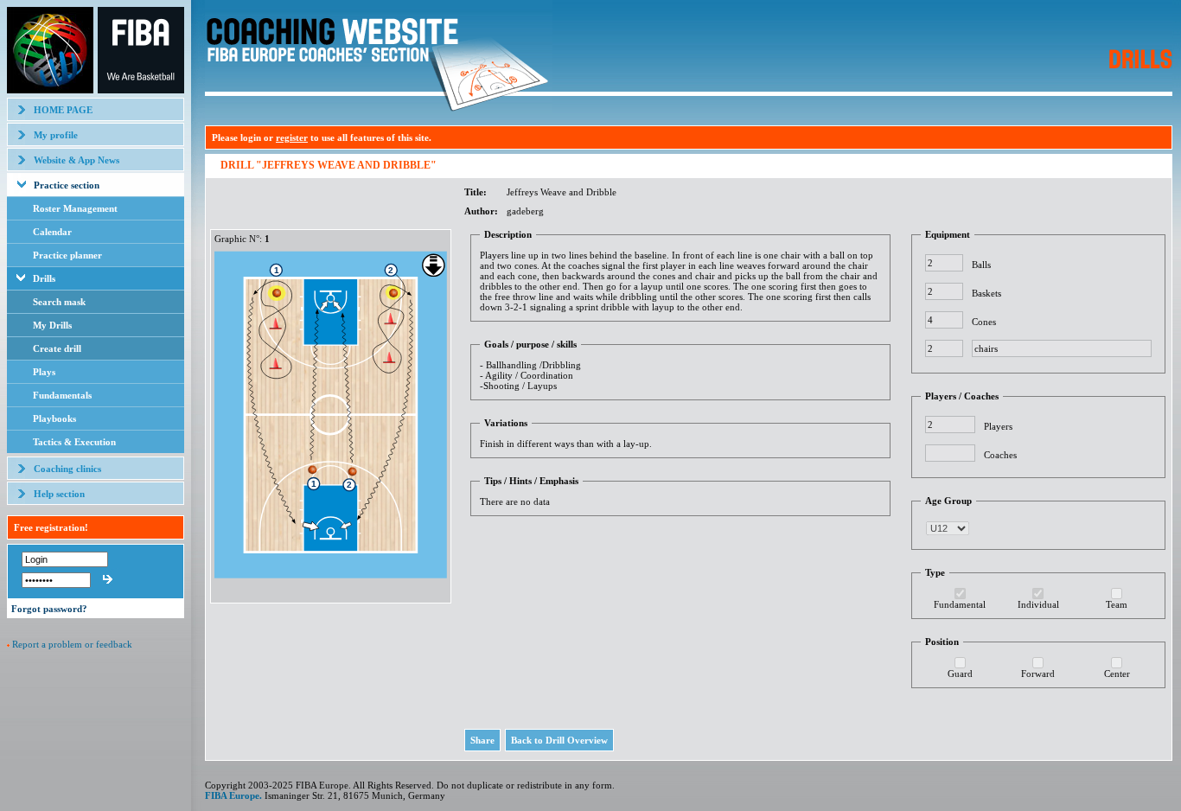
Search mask (59, 302)
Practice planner (67, 255)
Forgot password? (49, 608)
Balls (981, 264)
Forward (1038, 673)
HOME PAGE (63, 110)
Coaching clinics (67, 468)
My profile (56, 135)
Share (482, 740)
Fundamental (960, 604)
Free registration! (51, 527)
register (292, 137)
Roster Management (75, 208)
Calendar (52, 232)
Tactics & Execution (74, 442)
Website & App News (76, 160)
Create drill (57, 348)
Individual (1038, 604)
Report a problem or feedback (72, 644)
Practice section (66, 185)
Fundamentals (62, 395)
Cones (984, 321)
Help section (59, 494)
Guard (960, 673)
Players (998, 426)
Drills (44, 278)
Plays (44, 372)
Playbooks (54, 418)
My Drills (52, 325)
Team (1116, 604)
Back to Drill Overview (559, 740)
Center (1117, 673)
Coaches (1000, 455)
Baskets (986, 293)
